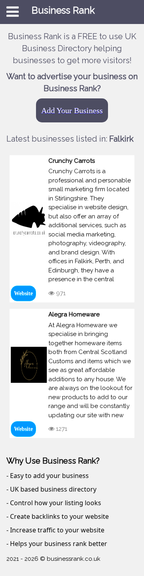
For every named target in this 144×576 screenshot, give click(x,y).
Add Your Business (72, 110)
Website (23, 293)
